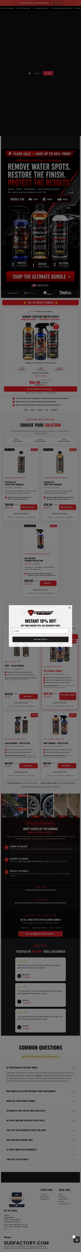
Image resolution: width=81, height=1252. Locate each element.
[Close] (69, 607)
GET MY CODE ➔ (40, 639)
